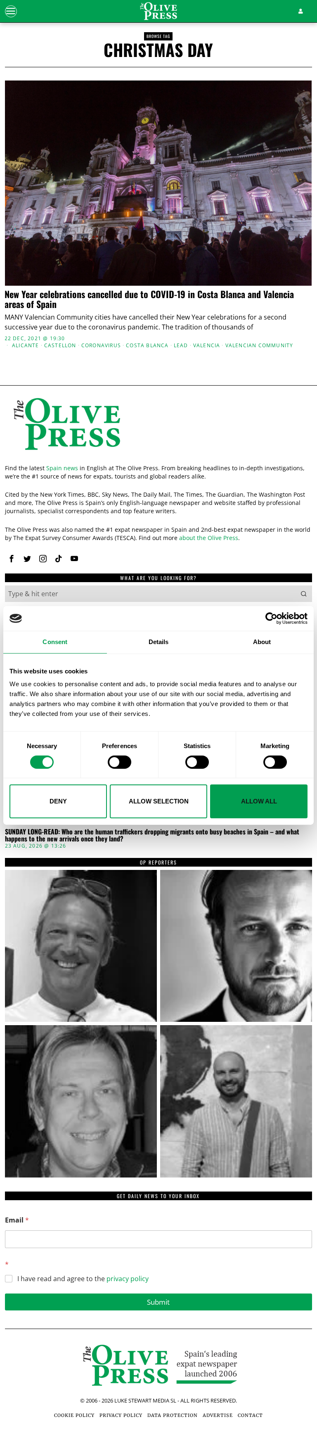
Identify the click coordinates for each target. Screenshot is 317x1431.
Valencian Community (259, 345)
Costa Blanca (147, 345)
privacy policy (127, 1278)
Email (17, 1220)
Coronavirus (101, 345)
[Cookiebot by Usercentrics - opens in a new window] (271, 618)
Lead (181, 345)
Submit (158, 1302)
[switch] (119, 762)
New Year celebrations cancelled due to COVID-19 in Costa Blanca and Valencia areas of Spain (149, 299)
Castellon (60, 345)
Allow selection (159, 801)
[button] (304, 593)
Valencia (206, 345)
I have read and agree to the (83, 1279)
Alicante (25, 345)
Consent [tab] (55, 641)
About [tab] (262, 641)
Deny (58, 801)
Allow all (259, 801)
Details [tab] (159, 641)
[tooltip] (11, 558)
